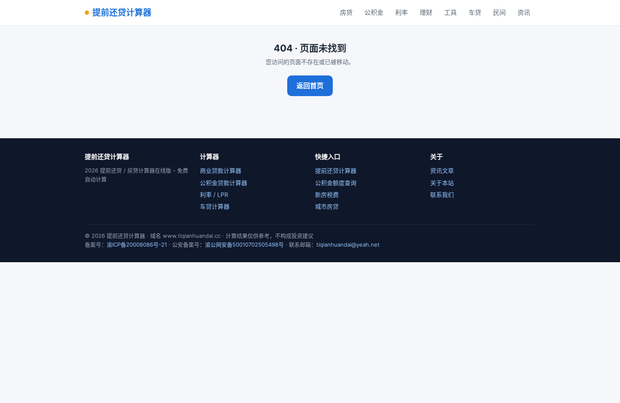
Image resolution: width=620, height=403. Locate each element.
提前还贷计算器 (121, 13)
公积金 (373, 12)
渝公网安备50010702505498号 (244, 244)
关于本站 (442, 182)
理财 (426, 12)
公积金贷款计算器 (223, 182)
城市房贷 (327, 206)
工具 (450, 12)
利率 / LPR (214, 194)
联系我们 (442, 194)
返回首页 (310, 85)
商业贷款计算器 (220, 170)
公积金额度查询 (335, 182)
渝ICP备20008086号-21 (137, 244)
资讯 (524, 12)
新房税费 (327, 194)
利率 (401, 12)
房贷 (346, 12)
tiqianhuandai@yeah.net (348, 244)
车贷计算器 (214, 206)
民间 (499, 12)
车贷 (475, 12)
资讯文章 (442, 170)
